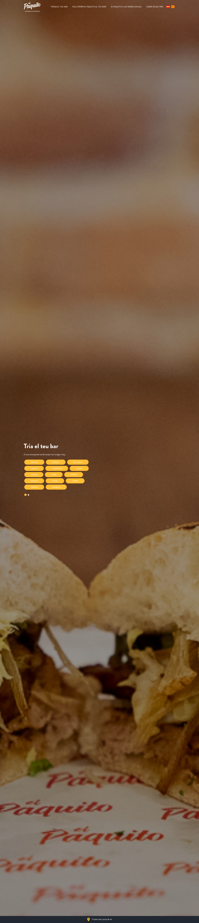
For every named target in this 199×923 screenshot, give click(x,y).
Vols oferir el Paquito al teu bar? (89, 6)
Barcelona (77, 462)
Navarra (34, 481)
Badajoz (55, 462)
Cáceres (34, 468)
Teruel (55, 481)
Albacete (34, 462)
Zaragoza (56, 487)
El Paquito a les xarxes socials (126, 6)
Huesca (34, 474)
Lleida (53, 474)
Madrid (74, 474)
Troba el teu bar (59, 6)
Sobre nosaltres (154, 6)
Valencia (34, 487)
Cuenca (79, 468)
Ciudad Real (57, 468)
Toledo (75, 481)
